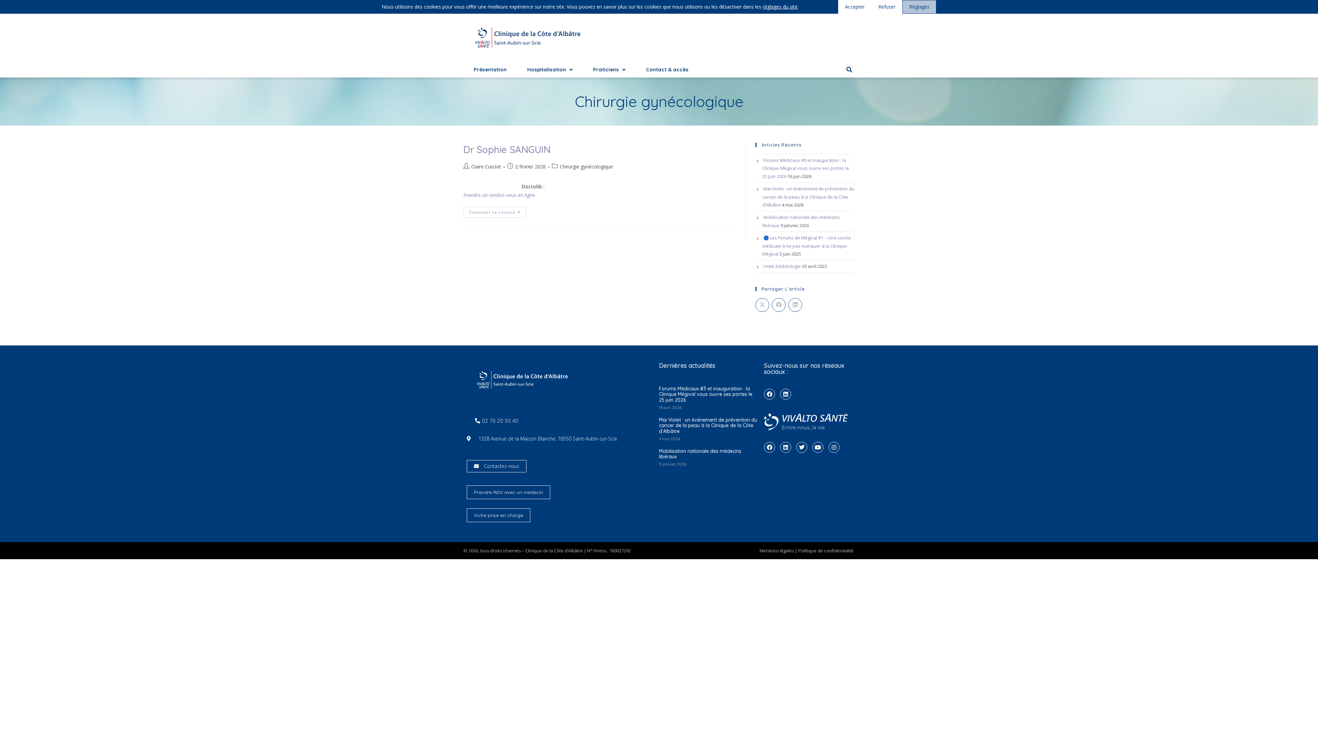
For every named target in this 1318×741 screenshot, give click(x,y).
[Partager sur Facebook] (779, 305)
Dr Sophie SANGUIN (507, 149)
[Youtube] (817, 447)
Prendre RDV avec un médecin (508, 492)
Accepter (855, 6)
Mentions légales (777, 551)
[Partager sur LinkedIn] (795, 305)
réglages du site (780, 7)
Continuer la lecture (497, 211)
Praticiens (606, 69)
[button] (849, 69)
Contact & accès (667, 69)
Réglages (919, 6)
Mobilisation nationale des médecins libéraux (700, 454)
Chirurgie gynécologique (586, 166)
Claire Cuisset (486, 166)
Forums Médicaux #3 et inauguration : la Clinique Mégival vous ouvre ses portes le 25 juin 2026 (805, 168)
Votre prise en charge (498, 515)
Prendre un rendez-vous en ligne (499, 195)
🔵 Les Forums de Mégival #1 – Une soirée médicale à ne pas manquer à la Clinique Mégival (806, 246)
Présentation (490, 69)
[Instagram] (834, 447)
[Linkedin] (785, 394)
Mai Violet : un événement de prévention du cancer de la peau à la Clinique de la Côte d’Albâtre (808, 197)
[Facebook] (769, 394)
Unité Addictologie (782, 266)
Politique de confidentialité (826, 551)
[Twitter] (801, 447)
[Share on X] (762, 305)
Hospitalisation (546, 69)
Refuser (886, 6)
